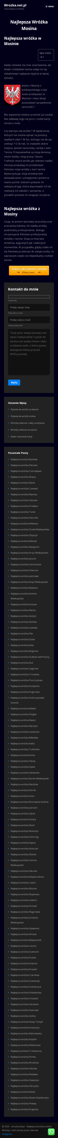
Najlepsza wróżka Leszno (23, 945)
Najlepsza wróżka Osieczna (24, 570)
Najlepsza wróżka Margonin (25, 546)
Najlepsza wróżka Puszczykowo (27, 680)
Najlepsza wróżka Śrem (22, 796)
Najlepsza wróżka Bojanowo (25, 894)
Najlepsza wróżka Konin (23, 755)
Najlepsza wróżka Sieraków (24, 1004)
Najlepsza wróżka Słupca (23, 476)
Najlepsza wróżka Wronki (24, 934)
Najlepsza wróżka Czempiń (24, 488)
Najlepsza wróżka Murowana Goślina (29, 801)
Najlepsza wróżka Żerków (24, 621)
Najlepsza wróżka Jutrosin (24, 807)
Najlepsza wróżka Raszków (24, 784)
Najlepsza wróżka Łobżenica (25, 731)
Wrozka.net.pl (15, 5)
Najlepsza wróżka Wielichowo (26, 1045)
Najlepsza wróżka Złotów (23, 854)
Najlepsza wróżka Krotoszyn (25, 1027)
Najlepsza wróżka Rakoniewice (26, 1033)
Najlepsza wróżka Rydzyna (24, 587)
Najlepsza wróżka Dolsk (23, 639)
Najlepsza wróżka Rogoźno (24, 651)
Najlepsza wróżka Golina (23, 1015)
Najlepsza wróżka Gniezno (24, 963)
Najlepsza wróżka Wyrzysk (24, 726)
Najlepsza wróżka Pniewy (23, 1103)
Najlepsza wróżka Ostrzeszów (26, 564)
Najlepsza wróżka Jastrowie (25, 576)
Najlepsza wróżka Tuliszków (25, 749)
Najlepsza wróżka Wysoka (24, 494)
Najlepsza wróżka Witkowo (24, 523)
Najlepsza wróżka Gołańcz (24, 900)
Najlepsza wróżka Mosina (24, 888)
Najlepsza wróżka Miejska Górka (27, 876)
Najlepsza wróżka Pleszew (24, 465)
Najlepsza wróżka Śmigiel (23, 714)
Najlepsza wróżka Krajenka (24, 1109)
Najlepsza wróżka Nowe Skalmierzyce (30, 1097)
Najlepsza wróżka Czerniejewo (26, 471)
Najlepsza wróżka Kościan (24, 604)
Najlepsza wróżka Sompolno (25, 686)
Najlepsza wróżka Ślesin (23, 482)
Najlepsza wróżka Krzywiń (24, 969)
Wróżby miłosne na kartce (24, 429)
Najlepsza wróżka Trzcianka (25, 674)
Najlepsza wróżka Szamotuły (25, 980)
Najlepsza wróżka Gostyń (23, 616)
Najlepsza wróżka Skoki (23, 825)
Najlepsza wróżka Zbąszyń (24, 535)
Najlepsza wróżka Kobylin (24, 1039)
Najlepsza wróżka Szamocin (25, 951)
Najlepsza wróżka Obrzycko (25, 1086)
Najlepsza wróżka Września (25, 1062)
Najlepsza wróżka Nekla (23, 1091)
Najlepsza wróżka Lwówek (24, 627)
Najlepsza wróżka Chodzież (24, 998)
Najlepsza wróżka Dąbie (23, 766)
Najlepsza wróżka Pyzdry (23, 819)
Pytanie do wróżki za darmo (25, 409)
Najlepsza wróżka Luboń (23, 882)
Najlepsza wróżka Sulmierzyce (26, 986)
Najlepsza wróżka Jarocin (23, 558)
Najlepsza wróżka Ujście (23, 813)
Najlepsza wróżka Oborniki (24, 517)
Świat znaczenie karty (21, 436)
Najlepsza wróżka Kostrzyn (24, 848)
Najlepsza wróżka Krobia (23, 957)
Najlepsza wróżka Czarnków (25, 975)
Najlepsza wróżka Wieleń (23, 708)
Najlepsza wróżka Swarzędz (25, 1010)
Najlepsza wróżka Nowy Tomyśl (27, 1021)
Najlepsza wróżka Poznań (24, 906)
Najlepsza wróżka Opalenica (25, 928)
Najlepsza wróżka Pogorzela (25, 691)
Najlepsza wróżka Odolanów (25, 772)
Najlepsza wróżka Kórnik (23, 790)
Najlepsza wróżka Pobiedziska (26, 992)
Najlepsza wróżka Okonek (24, 1068)
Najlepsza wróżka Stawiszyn (25, 1080)
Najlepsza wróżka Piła (22, 633)
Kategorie (7, 1134)
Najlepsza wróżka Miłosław (24, 737)
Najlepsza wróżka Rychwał (24, 459)
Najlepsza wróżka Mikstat (24, 541)
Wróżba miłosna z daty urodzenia (27, 423)
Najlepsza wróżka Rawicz (23, 720)
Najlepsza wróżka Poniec (23, 1056)
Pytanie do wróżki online (23, 416)
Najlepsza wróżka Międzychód (26, 940)
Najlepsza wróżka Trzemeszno (26, 1050)
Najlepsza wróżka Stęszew (24, 500)
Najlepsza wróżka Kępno (23, 842)
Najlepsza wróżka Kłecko (23, 610)
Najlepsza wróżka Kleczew (24, 870)
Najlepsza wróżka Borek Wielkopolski (30, 778)
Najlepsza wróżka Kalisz (23, 743)
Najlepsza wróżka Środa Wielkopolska (30, 529)
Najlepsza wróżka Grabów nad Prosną (30, 656)
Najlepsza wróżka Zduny (23, 761)
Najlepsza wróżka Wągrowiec (25, 911)
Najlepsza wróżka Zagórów (24, 668)
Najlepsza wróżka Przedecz (24, 506)
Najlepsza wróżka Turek (23, 511)
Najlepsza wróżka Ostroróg (25, 836)
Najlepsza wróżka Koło (22, 645)
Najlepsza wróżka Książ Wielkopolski (29, 581)
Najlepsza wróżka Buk (22, 662)
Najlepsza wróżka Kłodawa (24, 1074)
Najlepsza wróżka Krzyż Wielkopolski (29, 552)
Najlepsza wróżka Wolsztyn (24, 831)
